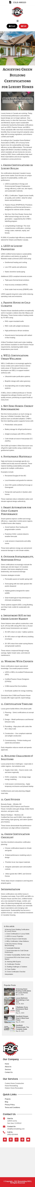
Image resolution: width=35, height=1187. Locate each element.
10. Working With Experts (13, 961)
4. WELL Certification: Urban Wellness (17, 941)
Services (8, 1069)
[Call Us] (4, 1132)
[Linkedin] (11, 1140)
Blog (6, 1102)
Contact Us (9, 1072)
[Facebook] (5, 1140)
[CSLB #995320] (10, 2)
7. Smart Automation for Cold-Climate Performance (16, 951)
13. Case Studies (10, 969)
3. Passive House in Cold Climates (16, 939)
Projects (7, 1099)
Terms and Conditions (12, 1107)
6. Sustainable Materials (12, 948)
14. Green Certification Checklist (15, 971)
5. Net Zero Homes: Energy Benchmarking (13, 944)
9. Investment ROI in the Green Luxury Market (17, 958)
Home (7, 1064)
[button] (17, 21)
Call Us (10, 1132)
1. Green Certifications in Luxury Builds (17, 934)
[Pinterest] (22, 1140)
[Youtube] (28, 1140)
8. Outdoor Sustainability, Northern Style (17, 955)
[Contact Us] (4, 1126)
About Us (8, 1066)
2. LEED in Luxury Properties (14, 936)
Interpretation (9, 974)
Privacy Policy (10, 1104)
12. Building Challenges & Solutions (16, 966)
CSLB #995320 (19, 2)
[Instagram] (16, 1140)
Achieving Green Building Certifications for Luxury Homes (17, 930)
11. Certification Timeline (12, 964)
